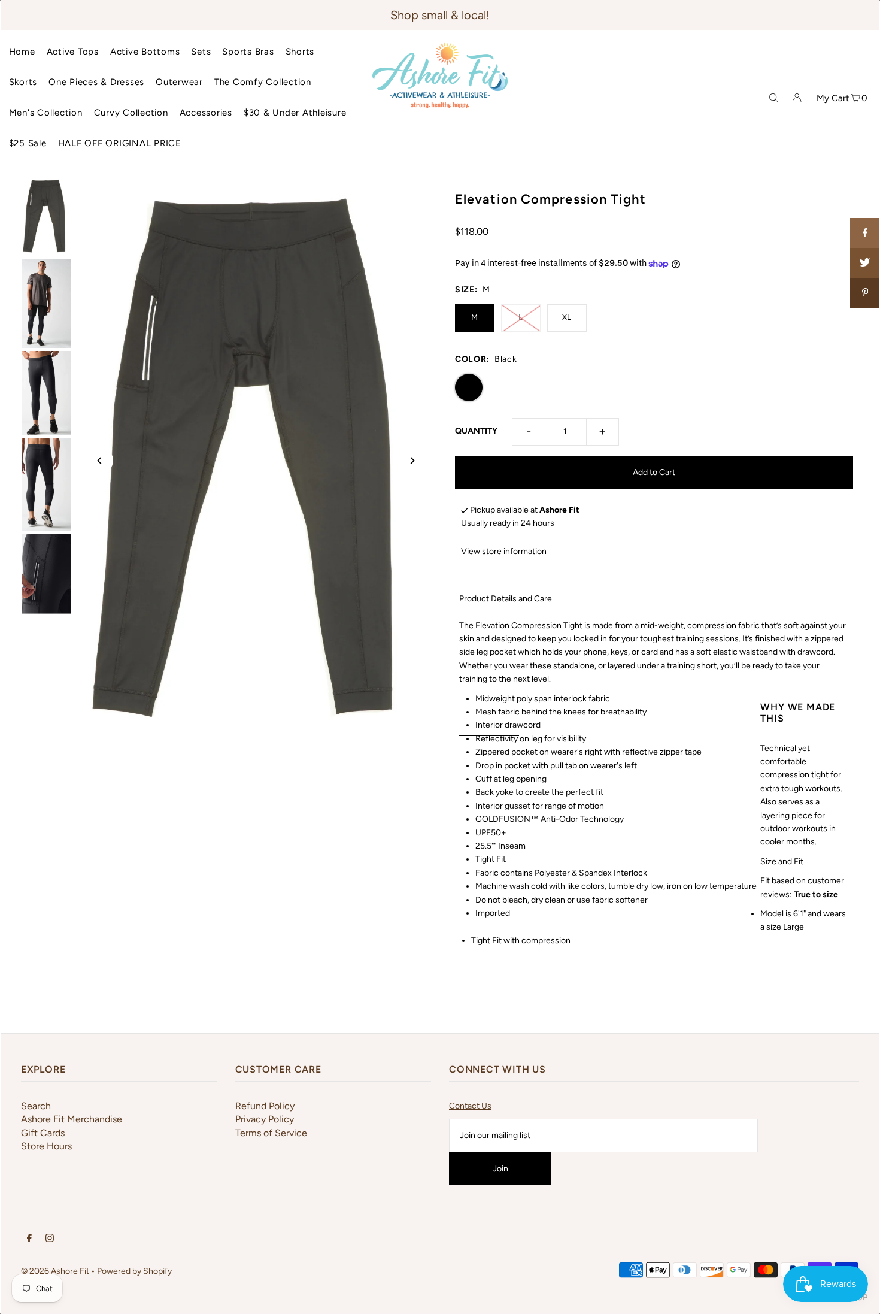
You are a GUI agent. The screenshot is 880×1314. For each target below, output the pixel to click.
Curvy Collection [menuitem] (131, 112)
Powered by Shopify (134, 1271)
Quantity (476, 431)
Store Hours (46, 1146)
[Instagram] (49, 1239)
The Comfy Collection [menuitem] (262, 82)
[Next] (412, 460)
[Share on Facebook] (865, 233)
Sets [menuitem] (201, 51)
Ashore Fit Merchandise (71, 1119)
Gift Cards (43, 1133)
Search (36, 1106)
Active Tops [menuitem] (73, 51)
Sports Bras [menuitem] (248, 51)
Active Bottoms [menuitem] (145, 51)
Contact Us (470, 1106)
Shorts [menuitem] (300, 51)
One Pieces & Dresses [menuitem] (96, 82)
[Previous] (100, 460)
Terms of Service (271, 1133)
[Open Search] (773, 97)
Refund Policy (265, 1106)
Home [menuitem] (22, 51)
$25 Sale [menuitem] (28, 143)
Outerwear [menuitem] (179, 82)
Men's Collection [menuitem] (46, 112)
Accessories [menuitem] (206, 112)
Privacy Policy (264, 1119)
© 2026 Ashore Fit (55, 1271)
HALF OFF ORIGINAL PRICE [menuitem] (119, 143)
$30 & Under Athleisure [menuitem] (295, 112)
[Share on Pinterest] (865, 293)
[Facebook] (29, 1239)
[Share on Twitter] (865, 263)
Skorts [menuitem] (23, 82)
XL (566, 317)
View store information (504, 551)
